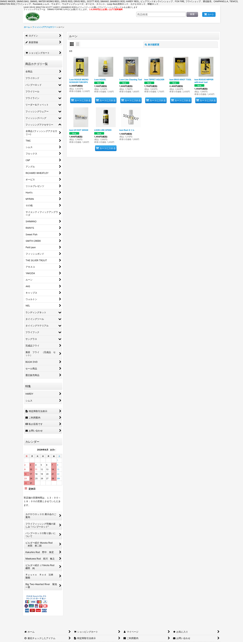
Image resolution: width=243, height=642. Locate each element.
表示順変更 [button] (153, 44)
